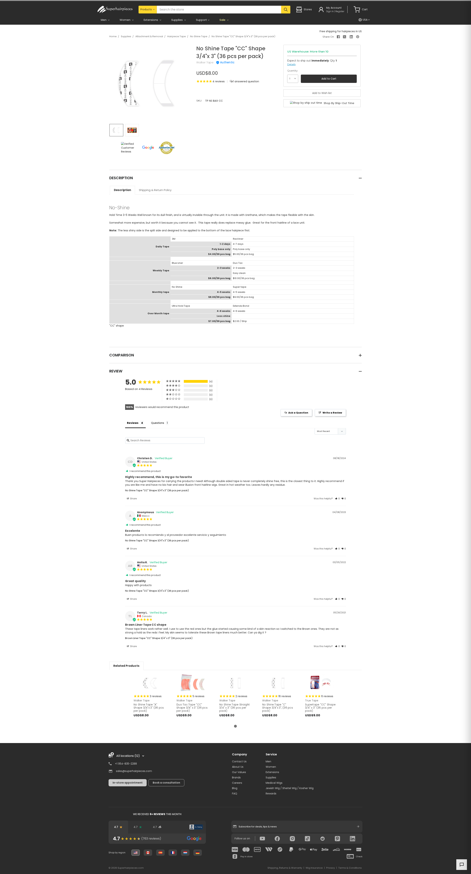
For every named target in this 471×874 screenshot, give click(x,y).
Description (122, 190)
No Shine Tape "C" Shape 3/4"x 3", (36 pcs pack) (277, 708)
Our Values (239, 772)
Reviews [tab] (132, 423)
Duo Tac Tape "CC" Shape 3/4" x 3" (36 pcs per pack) (192, 708)
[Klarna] (358, 849)
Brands (236, 777)
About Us (237, 767)
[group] (157, 838)
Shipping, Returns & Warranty (285, 868)
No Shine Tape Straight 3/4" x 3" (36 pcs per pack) (234, 708)
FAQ (234, 793)
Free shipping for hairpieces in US (341, 31)
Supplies (126, 36)
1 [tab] (235, 726)
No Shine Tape (198, 36)
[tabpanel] (149, 699)
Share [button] (133, 498)
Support (201, 20)
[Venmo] (347, 849)
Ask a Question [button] (298, 412)
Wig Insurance (314, 868)
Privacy (330, 868)
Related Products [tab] (126, 666)
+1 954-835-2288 (126, 764)
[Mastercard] (246, 849)
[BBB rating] (196, 827)
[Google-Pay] (302, 849)
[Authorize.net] (176, 827)
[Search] (285, 9)
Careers (237, 783)
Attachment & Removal (149, 36)
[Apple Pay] (313, 849)
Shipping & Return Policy (155, 190)
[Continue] (358, 826)
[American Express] (257, 849)
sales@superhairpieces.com (134, 771)
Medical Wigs (274, 783)
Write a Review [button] (332, 412)
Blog (234, 788)
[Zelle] (325, 849)
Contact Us (239, 761)
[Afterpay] (280, 849)
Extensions (272, 772)
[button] (337, 498)
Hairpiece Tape (176, 36)
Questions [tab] (157, 423)
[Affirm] (336, 849)
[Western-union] (268, 849)
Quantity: (292, 70)
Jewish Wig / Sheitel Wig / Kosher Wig (290, 788)
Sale (222, 20)
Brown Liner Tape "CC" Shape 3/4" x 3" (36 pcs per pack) (158, 638)
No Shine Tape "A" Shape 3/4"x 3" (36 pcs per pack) (149, 708)
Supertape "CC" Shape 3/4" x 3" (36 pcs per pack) (320, 708)
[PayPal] (291, 849)
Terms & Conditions (350, 868)
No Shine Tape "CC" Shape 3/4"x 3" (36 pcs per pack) (243, 36)
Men (268, 761)
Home (113, 36)
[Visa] (235, 849)
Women (271, 767)
